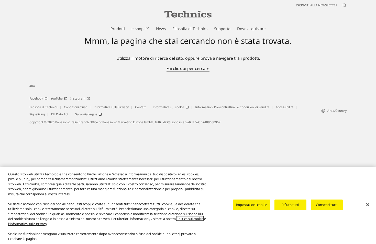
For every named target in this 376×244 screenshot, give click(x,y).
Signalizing (37, 114)
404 (32, 86)
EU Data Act (59, 114)
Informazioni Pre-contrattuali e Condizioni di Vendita (232, 107)
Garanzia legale (86, 114)
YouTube (57, 98)
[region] (188, 205)
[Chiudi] (367, 204)
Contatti (140, 107)
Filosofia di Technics (43, 107)
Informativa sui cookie (168, 107)
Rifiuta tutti (290, 204)
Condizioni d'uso (75, 107)
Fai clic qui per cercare (188, 68)
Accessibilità (284, 107)
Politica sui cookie (189, 218)
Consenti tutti (326, 204)
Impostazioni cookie (251, 204)
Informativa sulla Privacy (111, 107)
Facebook (36, 98)
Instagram (77, 98)
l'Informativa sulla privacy (27, 224)
